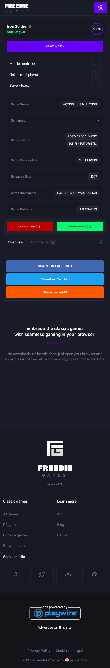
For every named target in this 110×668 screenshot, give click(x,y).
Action (68, 104)
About (62, 514)
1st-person (88, 160)
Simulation (88, 104)
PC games (11, 525)
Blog (60, 525)
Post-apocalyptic (82, 136)
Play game (55, 46)
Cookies (62, 650)
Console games (15, 535)
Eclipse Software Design (77, 193)
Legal (78, 650)
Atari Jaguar (16, 32)
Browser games (15, 546)
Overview (15, 242)
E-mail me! (94, 574)
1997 (94, 176)
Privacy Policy (39, 650)
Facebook (15, 574)
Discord (68, 574)
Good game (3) (80, 226)
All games (11, 514)
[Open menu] (100, 7)
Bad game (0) (30, 226)
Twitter (42, 574)
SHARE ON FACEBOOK (55, 266)
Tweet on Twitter (55, 279)
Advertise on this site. (55, 627)
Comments (42, 242)
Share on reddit (55, 292)
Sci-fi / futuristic (82, 143)
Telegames (88, 209)
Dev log (63, 535)
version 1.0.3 (55, 484)
